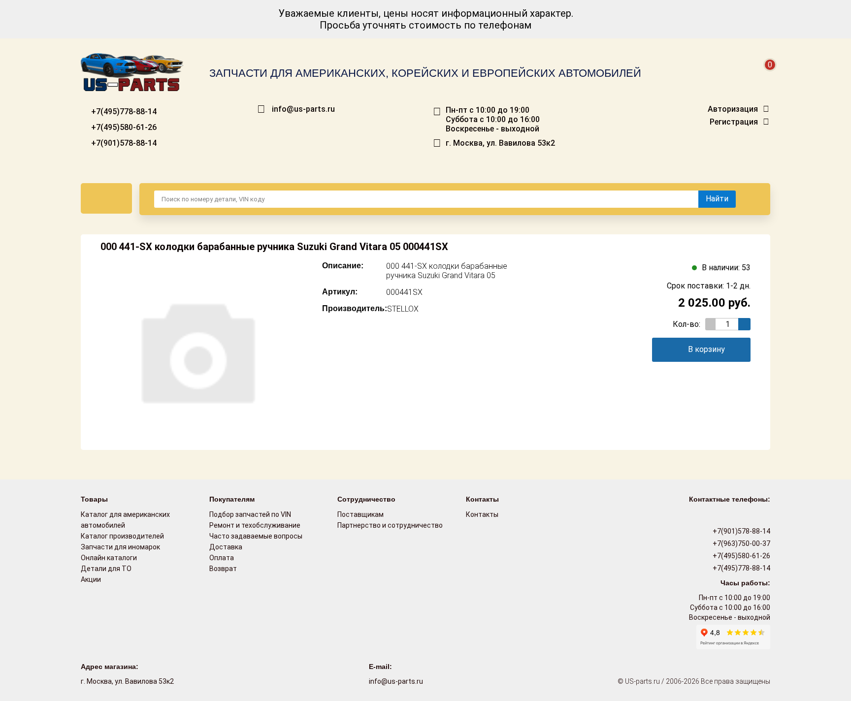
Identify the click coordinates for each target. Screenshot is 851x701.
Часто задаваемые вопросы (255, 536)
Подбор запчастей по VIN (250, 514)
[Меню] (106, 198)
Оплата (221, 558)
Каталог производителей (122, 536)
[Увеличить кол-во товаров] (744, 324)
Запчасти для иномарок (120, 547)
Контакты (482, 514)
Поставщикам (360, 514)
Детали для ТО (106, 569)
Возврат (223, 569)
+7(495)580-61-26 (123, 127)
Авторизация (733, 109)
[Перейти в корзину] (763, 76)
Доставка (225, 547)
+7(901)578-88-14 (123, 143)
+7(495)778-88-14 (123, 111)
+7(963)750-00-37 (740, 543)
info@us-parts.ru (303, 109)
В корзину (706, 349)
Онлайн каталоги (109, 558)
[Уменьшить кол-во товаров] (711, 324)
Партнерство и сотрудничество (390, 525)
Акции (91, 579)
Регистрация (734, 122)
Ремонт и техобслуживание (254, 525)
